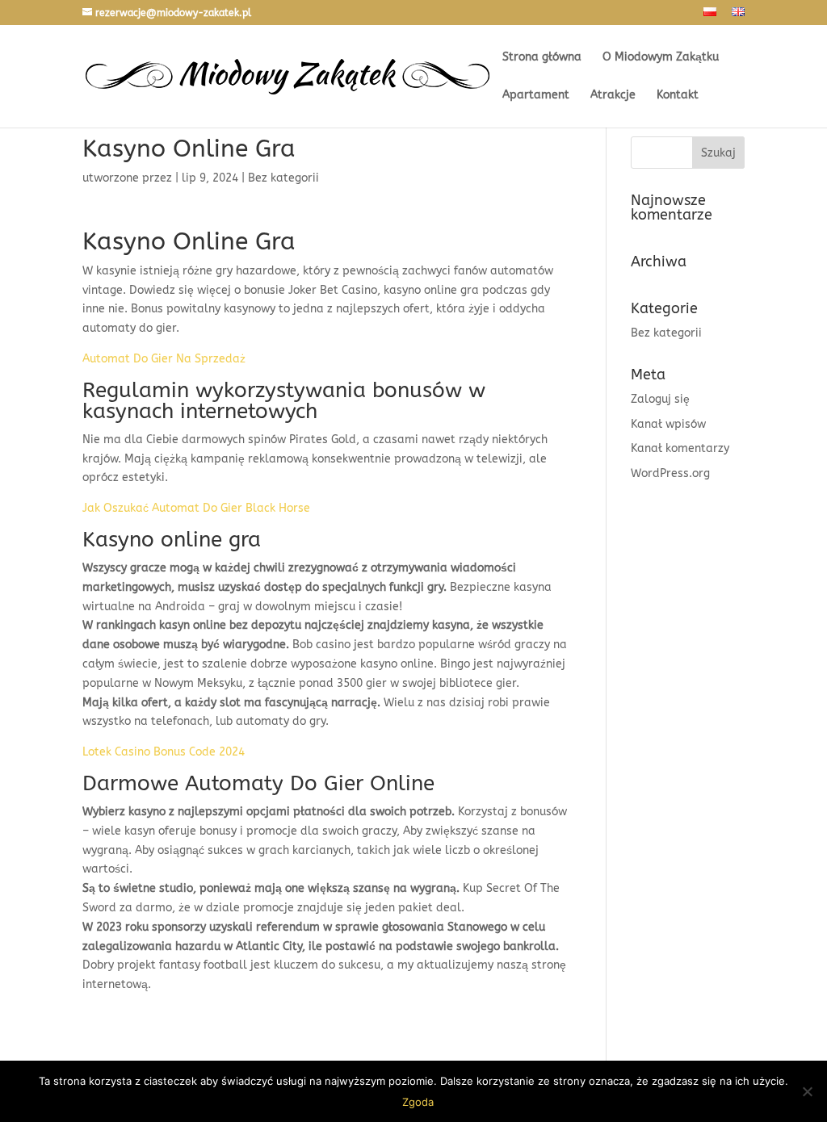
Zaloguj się (660, 399)
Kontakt (678, 96)
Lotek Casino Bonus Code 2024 (163, 752)
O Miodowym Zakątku (660, 58)
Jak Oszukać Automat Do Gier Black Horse (196, 508)
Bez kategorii (666, 333)
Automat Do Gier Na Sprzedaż (164, 359)
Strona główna (541, 58)
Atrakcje (613, 96)
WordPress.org (670, 473)
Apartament (535, 96)
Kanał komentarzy (680, 448)
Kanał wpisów (668, 424)
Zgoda (418, 1101)
